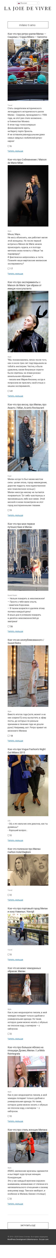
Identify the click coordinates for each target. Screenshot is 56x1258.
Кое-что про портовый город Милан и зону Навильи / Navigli (28, 910)
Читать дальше (15, 151)
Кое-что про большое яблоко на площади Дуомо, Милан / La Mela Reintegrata (26, 1050)
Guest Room (12, 595)
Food (9, 476)
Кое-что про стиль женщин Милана (27, 1129)
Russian (23, 3)
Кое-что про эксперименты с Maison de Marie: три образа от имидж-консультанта (24, 285)
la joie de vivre (28, 8)
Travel (10, 105)
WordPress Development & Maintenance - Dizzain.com (28, 1239)
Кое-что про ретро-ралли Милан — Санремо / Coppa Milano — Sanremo (27, 35)
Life (9, 821)
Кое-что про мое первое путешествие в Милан (21, 525)
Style (9, 231)
